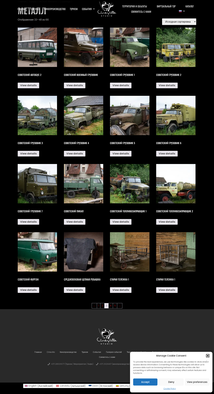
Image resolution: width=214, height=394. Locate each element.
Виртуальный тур (166, 6)
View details (28, 85)
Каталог (189, 6)
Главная (22, 9)
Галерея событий (114, 352)
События (87, 9)
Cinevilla (35, 9)
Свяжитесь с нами (141, 11)
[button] (207, 355)
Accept (145, 382)
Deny (171, 382)
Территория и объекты (134, 6)
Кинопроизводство (55, 9)
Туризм (74, 9)
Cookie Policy (170, 388)
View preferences (197, 382)
